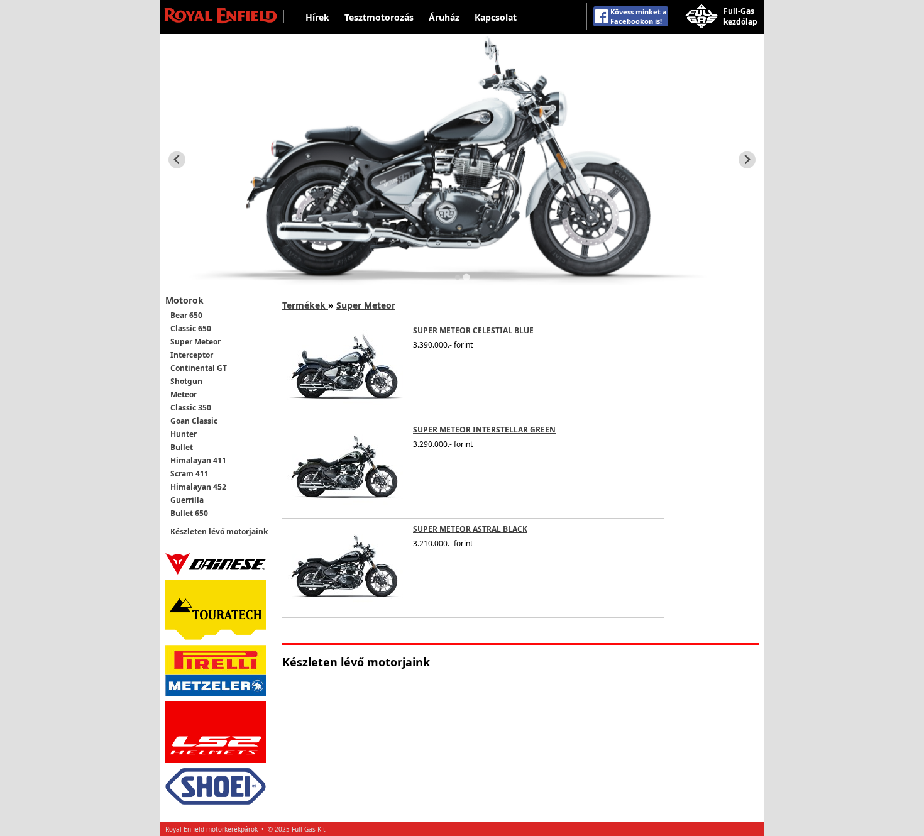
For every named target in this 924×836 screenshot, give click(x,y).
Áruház (444, 17)
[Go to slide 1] (457, 277)
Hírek (317, 17)
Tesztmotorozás (379, 17)
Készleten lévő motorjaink (219, 531)
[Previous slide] (176, 159)
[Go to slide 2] (466, 276)
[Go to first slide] (747, 159)
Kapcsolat (496, 17)
